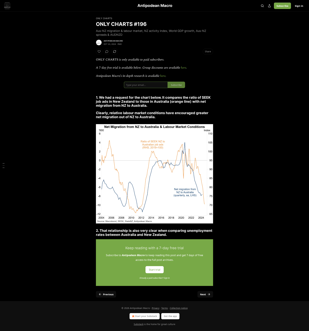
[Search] (262, 6)
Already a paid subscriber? (155, 278)
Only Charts (104, 18)
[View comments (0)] (107, 51)
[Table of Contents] (3, 165)
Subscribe (282, 5)
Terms (164, 308)
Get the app (170, 316)
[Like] (99, 51)
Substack (138, 324)
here (183, 67)
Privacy (155, 308)
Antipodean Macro (113, 41)
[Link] (91, 99)
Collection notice (179, 308)
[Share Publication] (269, 6)
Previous (108, 294)
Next (203, 294)
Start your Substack (146, 316)
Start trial (154, 269)
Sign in (299, 5)
